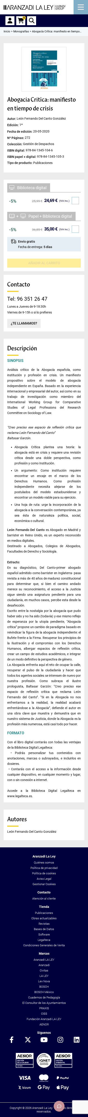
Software (44, 934)
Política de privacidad (44, 868)
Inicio (7, 31)
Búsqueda (31, 20)
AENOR (44, 1024)
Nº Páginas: (16, 137)
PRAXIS (44, 1008)
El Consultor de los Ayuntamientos (44, 1003)
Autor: (12, 119)
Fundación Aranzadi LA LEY (44, 1019)
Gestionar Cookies (44, 884)
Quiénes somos (44, 862)
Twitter (27, 1040)
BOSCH (44, 986)
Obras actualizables (44, 918)
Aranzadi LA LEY (44, 959)
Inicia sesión (9, 20)
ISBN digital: (16, 150)
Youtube (44, 1040)
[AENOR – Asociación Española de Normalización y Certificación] (44, 1066)
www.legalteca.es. (20, 796)
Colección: (15, 144)
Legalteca (44, 940)
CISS (44, 1013)
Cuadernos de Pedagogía (44, 997)
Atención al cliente (44, 898)
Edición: (13, 125)
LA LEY (44, 976)
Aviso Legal (44, 878)
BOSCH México (44, 992)
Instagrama (60, 1040)
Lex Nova (44, 981)
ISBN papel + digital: (22, 156)
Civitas (44, 970)
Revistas (44, 923)
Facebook (11, 1040)
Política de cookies (44, 873)
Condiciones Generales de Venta (44, 945)
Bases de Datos (44, 929)
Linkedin (76, 1040)
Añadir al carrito (44, 263)
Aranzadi (44, 965)
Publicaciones (44, 913)
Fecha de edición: (20, 131)
